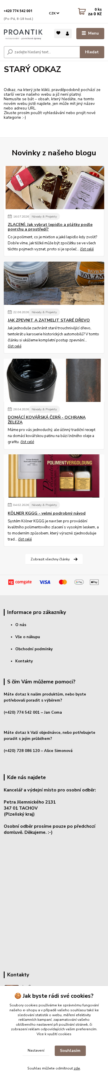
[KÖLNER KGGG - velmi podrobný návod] (54, 476)
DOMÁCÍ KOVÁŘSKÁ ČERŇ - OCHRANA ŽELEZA (47, 419)
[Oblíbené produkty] (58, 33)
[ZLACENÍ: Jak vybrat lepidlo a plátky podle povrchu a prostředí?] (54, 187)
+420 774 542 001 (18, 11)
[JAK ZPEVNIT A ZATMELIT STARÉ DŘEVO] (54, 283)
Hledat (92, 52)
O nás (20, 625)
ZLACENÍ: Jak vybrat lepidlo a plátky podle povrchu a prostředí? (50, 227)
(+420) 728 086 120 (22, 750)
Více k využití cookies (54, 1034)
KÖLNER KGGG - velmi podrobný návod (47, 513)
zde (77, 1068)
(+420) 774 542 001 (22, 712)
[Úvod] (25, 33)
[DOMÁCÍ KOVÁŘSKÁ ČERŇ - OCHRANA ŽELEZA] (54, 380)
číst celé (87, 249)
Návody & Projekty (44, 216)
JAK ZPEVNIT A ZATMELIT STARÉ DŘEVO (49, 320)
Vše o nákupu (27, 637)
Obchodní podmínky (34, 649)
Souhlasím (70, 1050)
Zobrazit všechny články (50, 559)
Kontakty (24, 661)
